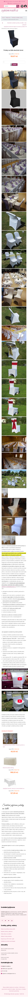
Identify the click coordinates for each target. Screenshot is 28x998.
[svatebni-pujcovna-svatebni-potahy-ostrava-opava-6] (14, 184)
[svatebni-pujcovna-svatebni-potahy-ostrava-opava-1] (14, 116)
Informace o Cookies (21, 989)
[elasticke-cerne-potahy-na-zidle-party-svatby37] (14, 80)
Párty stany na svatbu (6, 934)
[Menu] (26, 10)
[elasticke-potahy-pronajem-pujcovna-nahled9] (14, 333)
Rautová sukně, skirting (8, 767)
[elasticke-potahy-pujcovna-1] (14, 369)
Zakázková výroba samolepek (8, 941)
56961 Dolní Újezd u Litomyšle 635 (12, 1)
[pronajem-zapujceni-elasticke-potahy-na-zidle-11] (14, 221)
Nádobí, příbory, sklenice (6, 931)
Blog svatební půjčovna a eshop (10, 987)
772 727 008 (22, 1)
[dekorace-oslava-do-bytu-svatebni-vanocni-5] (14, 297)
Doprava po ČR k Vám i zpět (7, 939)
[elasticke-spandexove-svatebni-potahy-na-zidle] (14, 461)
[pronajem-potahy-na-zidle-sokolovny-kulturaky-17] (14, 526)
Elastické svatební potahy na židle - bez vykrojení (16, 23)
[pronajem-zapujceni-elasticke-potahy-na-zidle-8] (14, 350)
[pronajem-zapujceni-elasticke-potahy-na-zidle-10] (14, 316)
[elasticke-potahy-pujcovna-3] (14, 407)
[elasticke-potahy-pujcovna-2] (14, 388)
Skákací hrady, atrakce (6, 936)
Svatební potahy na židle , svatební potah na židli (13, 746)
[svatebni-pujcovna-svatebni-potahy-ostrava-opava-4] (14, 133)
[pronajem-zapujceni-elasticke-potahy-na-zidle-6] (14, 240)
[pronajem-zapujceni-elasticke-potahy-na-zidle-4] (14, 259)
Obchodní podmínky (14, 991)
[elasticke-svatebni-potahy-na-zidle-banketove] (14, 540)
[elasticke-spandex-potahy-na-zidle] (14, 444)
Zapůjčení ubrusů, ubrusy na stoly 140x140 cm (13, 788)
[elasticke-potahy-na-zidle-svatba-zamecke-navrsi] (14, 278)
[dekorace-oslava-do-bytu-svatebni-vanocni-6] (14, 507)
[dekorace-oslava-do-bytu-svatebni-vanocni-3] (14, 202)
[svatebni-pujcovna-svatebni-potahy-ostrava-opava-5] (14, 167)
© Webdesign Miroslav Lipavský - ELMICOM (14, 994)
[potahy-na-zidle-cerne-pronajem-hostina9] (14, 98)
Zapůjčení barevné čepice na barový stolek (14, 26)
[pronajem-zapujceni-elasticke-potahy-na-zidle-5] (14, 478)
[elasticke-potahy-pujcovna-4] (14, 426)
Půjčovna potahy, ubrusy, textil (8, 929)
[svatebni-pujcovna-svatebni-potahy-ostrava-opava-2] (14, 150)
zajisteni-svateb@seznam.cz (15, 3)
